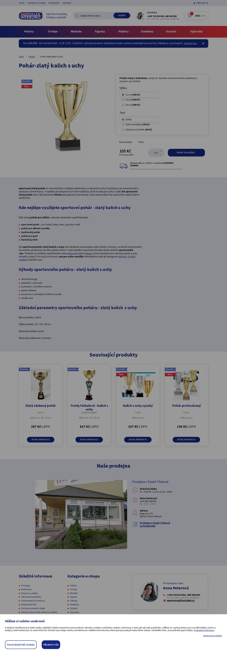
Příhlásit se (202, 3)
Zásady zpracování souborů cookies (39, 612)
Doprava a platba (37, 3)
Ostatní (73, 608)
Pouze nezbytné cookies (21, 644)
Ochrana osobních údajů (33, 608)
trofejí (131, 256)
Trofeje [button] (53, 31)
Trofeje (73, 589)
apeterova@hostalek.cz (181, 600)
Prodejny (25, 585)
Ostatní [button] (171, 31)
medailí (23, 259)
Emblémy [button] (147, 31)
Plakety (73, 600)
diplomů (73, 253)
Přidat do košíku (186, 152)
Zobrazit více (190, 43)
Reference (54, 3)
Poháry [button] (29, 31)
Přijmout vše (50, 644)
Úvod (21, 3)
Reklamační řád (28, 604)
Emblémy (74, 604)
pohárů (122, 256)
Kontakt (67, 3)
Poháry (32, 56)
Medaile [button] (76, 31)
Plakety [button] (123, 31)
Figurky (73, 596)
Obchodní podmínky (31, 596)
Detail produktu (41, 439)
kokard (88, 253)
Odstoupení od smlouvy (33, 600)
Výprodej (196, 31)
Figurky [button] (100, 31)
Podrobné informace (204, 630)
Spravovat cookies (212, 635)
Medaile (74, 593)
